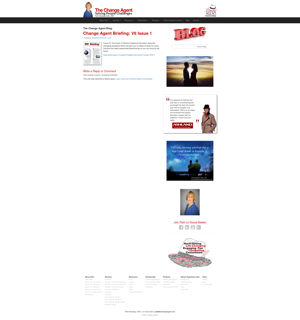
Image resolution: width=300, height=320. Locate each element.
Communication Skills (152, 282)
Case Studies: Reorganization (115, 302)
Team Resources (186, 282)
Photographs (89, 294)
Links (182, 287)
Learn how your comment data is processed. (134, 78)
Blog (187, 20)
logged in (98, 75)
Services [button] (116, 20)
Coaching (108, 294)
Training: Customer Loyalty (114, 287)
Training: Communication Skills (115, 284)
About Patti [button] (104, 20)
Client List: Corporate (92, 284)
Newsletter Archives (99, 38)
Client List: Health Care (93, 289)
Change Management (152, 279)
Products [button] (155, 20)
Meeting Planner (110, 304)
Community (184, 289)
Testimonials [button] (142, 20)
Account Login (207, 284)
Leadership (149, 287)
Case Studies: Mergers (112, 297)
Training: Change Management (115, 282)
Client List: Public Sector (93, 292)
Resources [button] (128, 20)
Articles (131, 282)
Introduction (185, 279)
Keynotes (108, 279)
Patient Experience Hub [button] (173, 20)
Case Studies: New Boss (113, 299)
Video (131, 284)
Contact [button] (196, 20)
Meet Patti (88, 279)
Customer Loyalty (151, 284)
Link (109, 38)
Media (131, 289)
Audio (131, 287)
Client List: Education (92, 287)
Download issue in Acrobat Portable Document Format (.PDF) (128, 55)
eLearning (108, 292)
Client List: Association (93, 282)
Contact (205, 279)
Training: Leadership (112, 289)
